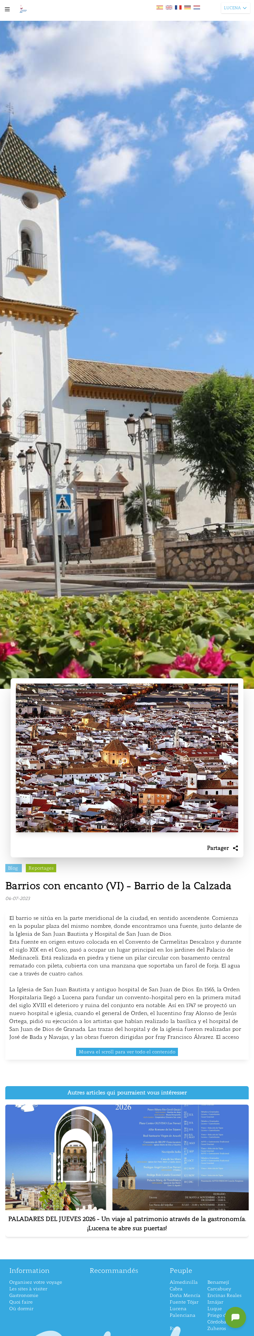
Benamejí (218, 1282)
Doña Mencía (185, 1295)
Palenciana (182, 1315)
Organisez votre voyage (35, 1282)
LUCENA (232, 8)
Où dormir (21, 1309)
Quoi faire (21, 1302)
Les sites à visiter (28, 1289)
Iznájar (215, 1302)
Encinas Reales (224, 1295)
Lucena (178, 1309)
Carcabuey (219, 1289)
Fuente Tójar (184, 1302)
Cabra (176, 1289)
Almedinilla (184, 1282)
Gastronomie (23, 1295)
